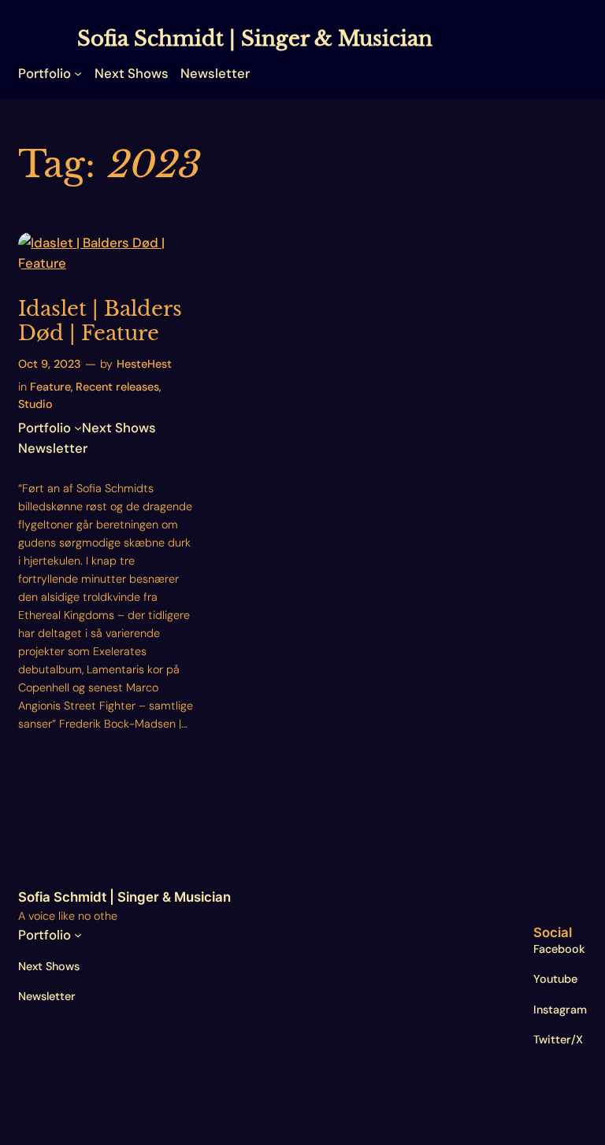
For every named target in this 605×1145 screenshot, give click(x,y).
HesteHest (144, 364)
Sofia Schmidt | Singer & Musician (254, 38)
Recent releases (117, 387)
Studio (35, 404)
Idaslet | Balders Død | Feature (100, 321)
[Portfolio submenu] (78, 73)
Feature (50, 387)
